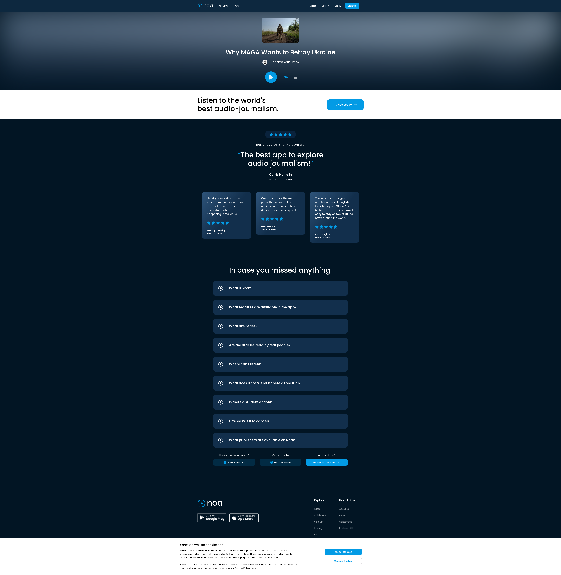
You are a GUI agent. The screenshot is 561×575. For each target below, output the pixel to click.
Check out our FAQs (236, 462)
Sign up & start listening (324, 462)
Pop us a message (282, 462)
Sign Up (352, 5)
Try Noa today (342, 104)
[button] (275, 288)
